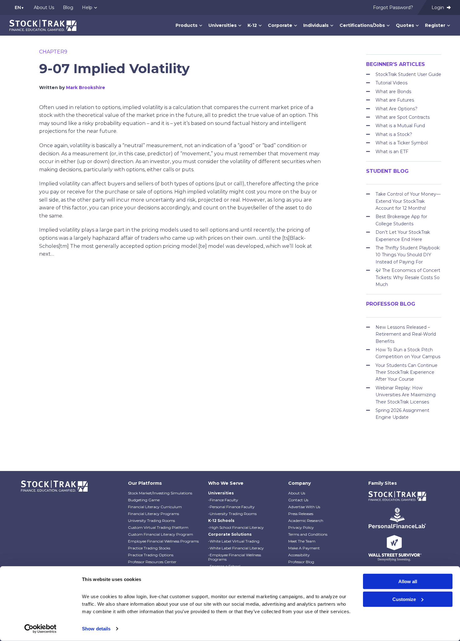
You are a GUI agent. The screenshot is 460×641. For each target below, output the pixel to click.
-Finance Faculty (223, 500)
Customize (404, 599)
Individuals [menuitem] (316, 25)
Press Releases (300, 513)
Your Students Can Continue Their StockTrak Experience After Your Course (406, 372)
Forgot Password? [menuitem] (393, 7)
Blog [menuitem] (68, 7)
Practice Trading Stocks (149, 548)
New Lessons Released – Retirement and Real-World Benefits (406, 334)
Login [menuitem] (438, 7)
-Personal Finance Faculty (231, 506)
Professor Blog (301, 561)
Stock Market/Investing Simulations (160, 493)
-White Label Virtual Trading (233, 541)
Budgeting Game (144, 500)
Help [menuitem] (87, 7)
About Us (296, 493)
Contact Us (298, 500)
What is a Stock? (394, 134)
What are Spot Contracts (403, 117)
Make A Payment (304, 548)
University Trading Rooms (151, 520)
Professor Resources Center (152, 561)
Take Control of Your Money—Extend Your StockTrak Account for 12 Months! (408, 201)
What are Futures (395, 100)
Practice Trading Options (150, 555)
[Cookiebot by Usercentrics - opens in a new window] (40, 628)
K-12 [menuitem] (252, 25)
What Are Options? (396, 109)
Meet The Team (301, 541)
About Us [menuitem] (44, 7)
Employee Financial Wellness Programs (163, 541)
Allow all (407, 581)
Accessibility (299, 555)
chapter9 (53, 52)
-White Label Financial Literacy (236, 548)
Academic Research (305, 520)
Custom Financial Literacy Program (160, 534)
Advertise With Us (304, 506)
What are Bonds (393, 91)
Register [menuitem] (435, 25)
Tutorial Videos (391, 83)
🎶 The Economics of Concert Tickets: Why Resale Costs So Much (408, 277)
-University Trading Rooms (232, 513)
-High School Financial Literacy (236, 527)
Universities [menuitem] (222, 25)
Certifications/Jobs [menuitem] (362, 25)
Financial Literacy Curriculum (155, 506)
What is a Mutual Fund (400, 125)
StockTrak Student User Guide (408, 74)
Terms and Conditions (307, 534)
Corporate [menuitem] (280, 25)
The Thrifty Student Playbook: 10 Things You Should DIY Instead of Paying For (408, 255)
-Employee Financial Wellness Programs (234, 557)
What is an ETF (392, 151)
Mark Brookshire (85, 87)
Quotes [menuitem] (405, 25)
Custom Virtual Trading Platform (158, 527)
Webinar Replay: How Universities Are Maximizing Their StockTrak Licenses (406, 395)
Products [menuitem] (186, 25)
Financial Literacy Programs (153, 513)
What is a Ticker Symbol (402, 143)
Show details (96, 628)
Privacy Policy (301, 527)
